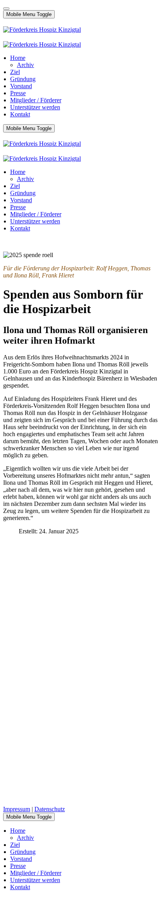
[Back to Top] (6, 8)
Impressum (16, 809)
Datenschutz (49, 809)
